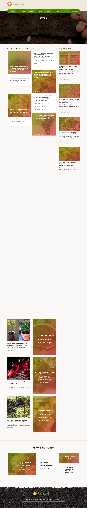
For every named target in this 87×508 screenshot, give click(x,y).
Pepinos (40, 11)
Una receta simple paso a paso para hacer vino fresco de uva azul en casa (45, 335)
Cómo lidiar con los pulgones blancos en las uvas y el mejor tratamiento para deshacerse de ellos (69, 101)
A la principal (43, 40)
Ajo (67, 11)
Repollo (13, 11)
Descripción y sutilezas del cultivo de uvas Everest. (45, 373)
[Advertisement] (43, 29)
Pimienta (48, 11)
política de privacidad (44, 499)
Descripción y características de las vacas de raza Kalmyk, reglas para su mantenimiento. (46, 465)
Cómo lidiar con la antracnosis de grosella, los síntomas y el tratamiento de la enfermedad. (22, 464)
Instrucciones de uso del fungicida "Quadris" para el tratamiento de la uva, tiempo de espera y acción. (69, 68)
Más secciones (75, 11)
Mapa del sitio (31, 499)
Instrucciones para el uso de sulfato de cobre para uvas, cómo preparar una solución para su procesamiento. (42, 98)
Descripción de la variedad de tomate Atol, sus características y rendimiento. (70, 470)
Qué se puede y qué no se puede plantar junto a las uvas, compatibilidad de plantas (44, 117)
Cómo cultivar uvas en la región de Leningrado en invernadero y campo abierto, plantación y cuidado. (43, 75)
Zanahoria (31, 11)
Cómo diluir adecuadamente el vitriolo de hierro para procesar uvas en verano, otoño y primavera (18, 69)
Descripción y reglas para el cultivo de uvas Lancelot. (45, 411)
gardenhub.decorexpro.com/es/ (18, 4)
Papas (23, 11)
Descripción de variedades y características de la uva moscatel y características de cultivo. (18, 112)
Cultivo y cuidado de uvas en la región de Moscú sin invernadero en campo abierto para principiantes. (43, 55)
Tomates (57, 11)
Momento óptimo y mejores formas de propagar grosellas (70, 456)
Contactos (57, 499)
